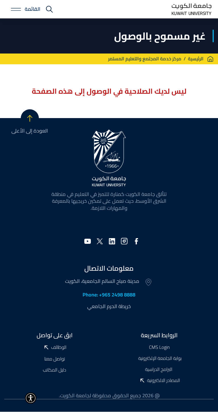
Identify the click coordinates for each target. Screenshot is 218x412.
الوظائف (58, 347)
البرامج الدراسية (159, 369)
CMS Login (159, 347)
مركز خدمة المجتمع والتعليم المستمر (144, 59)
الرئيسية (196, 59)
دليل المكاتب (54, 369)
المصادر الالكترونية (163, 380)
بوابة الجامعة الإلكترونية (159, 358)
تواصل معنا (54, 358)
